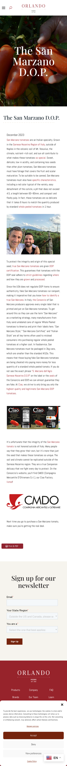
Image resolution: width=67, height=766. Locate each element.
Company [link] (33, 690)
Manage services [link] (33, 726)
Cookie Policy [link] (32, 761)
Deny (33, 744)
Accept (33, 735)
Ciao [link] (20, 384)
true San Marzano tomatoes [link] (25, 266)
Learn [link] (51, 697)
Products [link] (15, 690)
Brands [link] (15, 697)
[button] (62, 704)
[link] (18, 140)
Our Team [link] (33, 697)
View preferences (33, 753)
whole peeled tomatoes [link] (30, 206)
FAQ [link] (51, 690)
